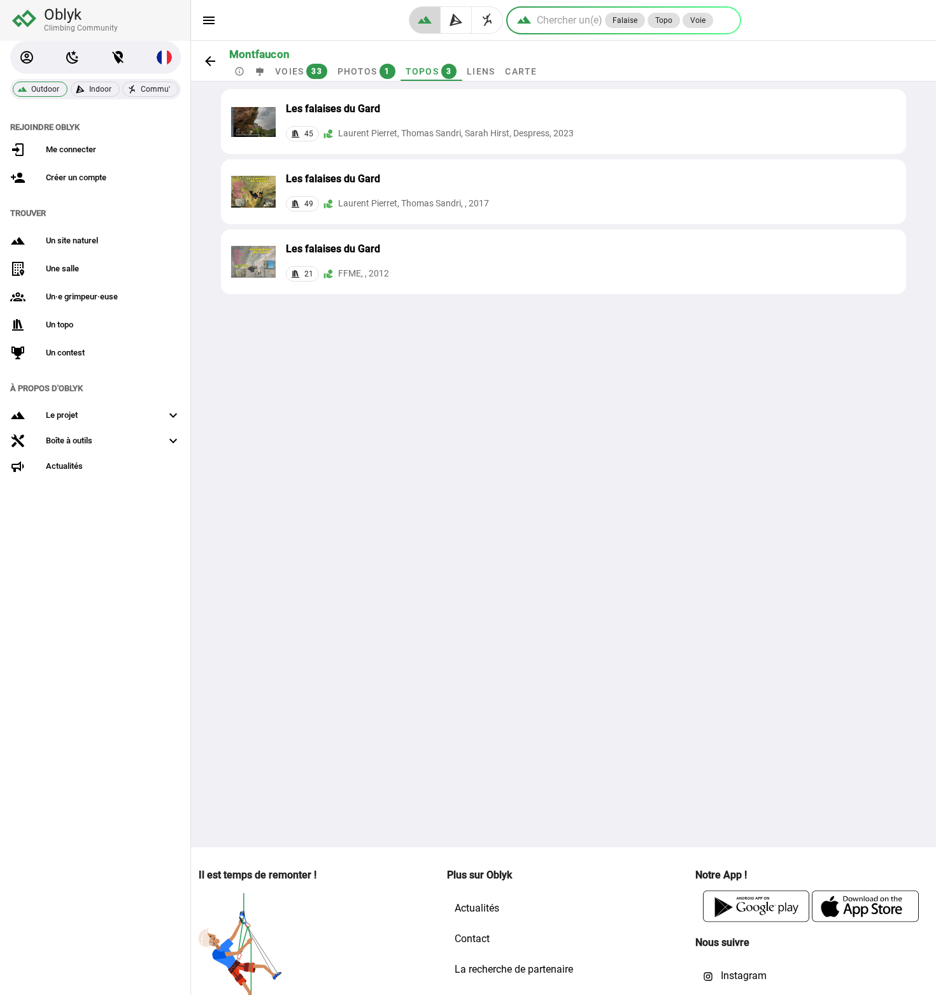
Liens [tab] (481, 71)
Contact (472, 939)
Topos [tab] (429, 71)
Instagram (742, 976)
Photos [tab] (363, 71)
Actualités (477, 908)
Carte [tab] (521, 71)
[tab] (239, 71)
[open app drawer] (209, 20)
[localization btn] (118, 57)
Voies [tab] (298, 71)
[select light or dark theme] (72, 57)
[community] (487, 20)
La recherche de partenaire (514, 969)
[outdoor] (425, 20)
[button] (26, 57)
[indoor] (456, 20)
